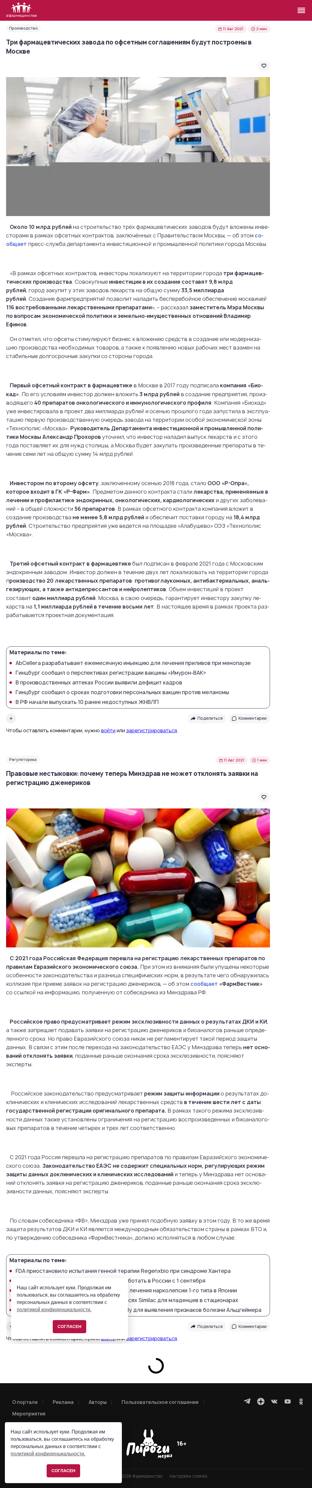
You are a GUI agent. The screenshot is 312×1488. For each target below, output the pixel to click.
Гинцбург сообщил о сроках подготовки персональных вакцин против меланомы (122, 692)
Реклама (63, 1402)
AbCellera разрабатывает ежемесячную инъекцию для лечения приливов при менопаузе (133, 663)
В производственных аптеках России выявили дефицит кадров (99, 683)
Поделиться (210, 718)
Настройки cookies (188, 1476)
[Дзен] (260, 1401)
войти (108, 730)
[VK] (274, 1401)
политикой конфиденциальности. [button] (48, 1453)
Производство (23, 28)
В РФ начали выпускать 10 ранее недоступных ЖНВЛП (87, 702)
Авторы (98, 1402)
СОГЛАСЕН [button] (63, 1470)
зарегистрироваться (151, 730)
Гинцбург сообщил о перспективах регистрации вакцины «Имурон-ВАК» (111, 673)
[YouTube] (287, 1401)
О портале (25, 1402)
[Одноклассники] (301, 1401)
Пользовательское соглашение (160, 1402)
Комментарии (253, 718)
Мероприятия (28, 1414)
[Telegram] (247, 1401)
